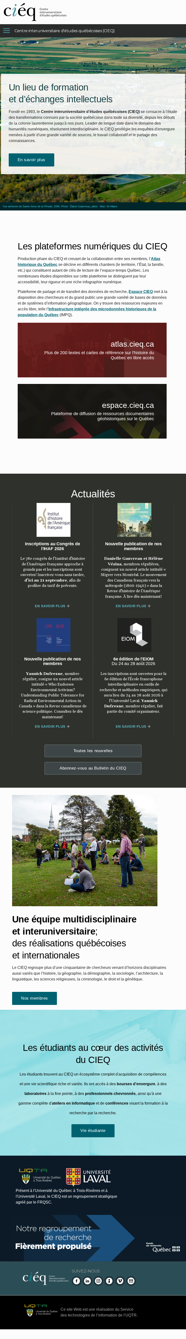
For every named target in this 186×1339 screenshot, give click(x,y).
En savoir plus (31, 159)
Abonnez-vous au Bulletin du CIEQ (93, 768)
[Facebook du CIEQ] (76, 1281)
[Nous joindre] (131, 1281)
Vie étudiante (93, 1130)
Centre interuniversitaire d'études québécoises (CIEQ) (65, 31)
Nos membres (34, 998)
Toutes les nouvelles (93, 750)
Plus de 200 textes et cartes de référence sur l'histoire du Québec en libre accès (105, 356)
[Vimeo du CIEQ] (120, 1281)
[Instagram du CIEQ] (98, 1281)
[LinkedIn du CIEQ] (87, 1281)
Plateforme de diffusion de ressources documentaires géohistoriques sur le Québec (109, 417)
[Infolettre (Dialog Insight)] (109, 1281)
